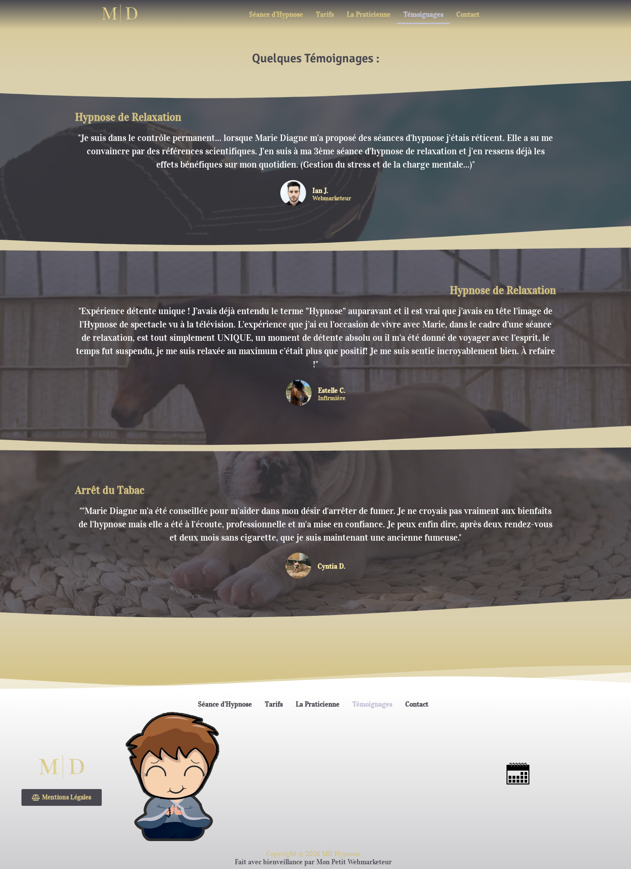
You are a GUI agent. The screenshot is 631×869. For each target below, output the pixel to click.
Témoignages (423, 14)
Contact (467, 14)
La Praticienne (369, 14)
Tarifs (325, 14)
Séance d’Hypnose (276, 14)
